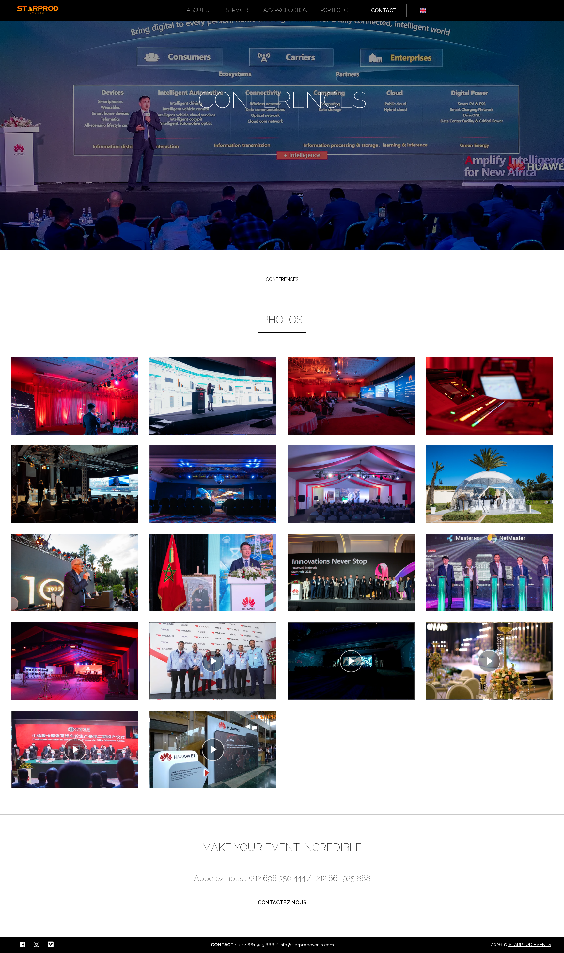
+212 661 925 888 (255, 944)
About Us (199, 10)
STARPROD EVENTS (529, 944)
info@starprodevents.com (306, 944)
